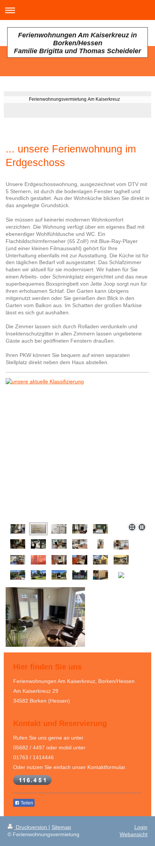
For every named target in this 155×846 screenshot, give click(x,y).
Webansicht (133, 834)
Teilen (26, 803)
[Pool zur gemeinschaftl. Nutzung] (79, 575)
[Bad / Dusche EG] (38, 560)
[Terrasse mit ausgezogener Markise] (100, 560)
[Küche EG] (79, 544)
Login (140, 827)
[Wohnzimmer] (17, 529)
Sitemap (61, 827)
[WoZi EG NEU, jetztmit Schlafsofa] (100, 529)
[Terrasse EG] (121, 560)
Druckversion (31, 827)
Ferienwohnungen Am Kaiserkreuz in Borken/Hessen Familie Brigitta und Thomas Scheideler (77, 43)
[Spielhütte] (59, 575)
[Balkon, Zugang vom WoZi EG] (38, 544)
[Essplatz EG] (17, 560)
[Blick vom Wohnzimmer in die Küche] (59, 544)
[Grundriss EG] (59, 529)
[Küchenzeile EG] (121, 544)
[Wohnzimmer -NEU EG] (17, 544)
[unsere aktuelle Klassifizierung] (77, 449)
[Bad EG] (59, 560)
